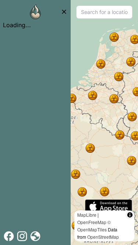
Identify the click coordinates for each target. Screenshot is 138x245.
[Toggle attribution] (129, 214)
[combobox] (104, 12)
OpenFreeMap (91, 222)
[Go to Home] (35, 12)
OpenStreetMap (103, 237)
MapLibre (86, 215)
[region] (104, 122)
